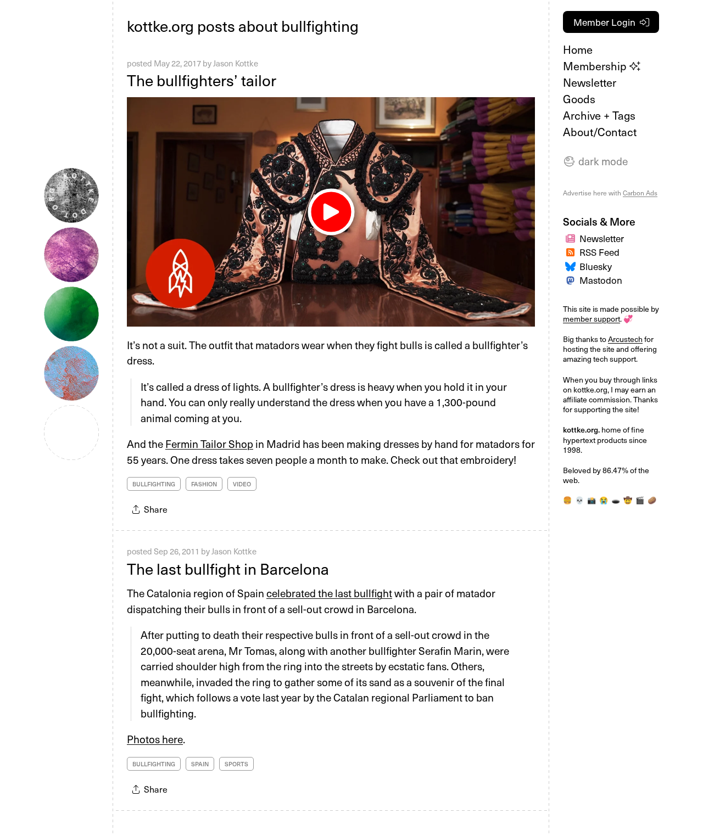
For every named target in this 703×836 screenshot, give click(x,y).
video (242, 484)
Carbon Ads (640, 192)
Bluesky (595, 266)
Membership (596, 66)
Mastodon (600, 280)
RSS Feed (599, 252)
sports (236, 764)
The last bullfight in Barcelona (228, 568)
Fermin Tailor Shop (209, 443)
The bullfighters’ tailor (201, 80)
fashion (204, 484)
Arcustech (625, 339)
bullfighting (153, 484)
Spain (200, 764)
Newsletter (589, 82)
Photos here (155, 739)
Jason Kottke (235, 63)
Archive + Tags (599, 115)
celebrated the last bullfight (329, 593)
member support (591, 318)
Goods (579, 98)
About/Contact (600, 131)
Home (578, 49)
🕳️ (615, 500)
